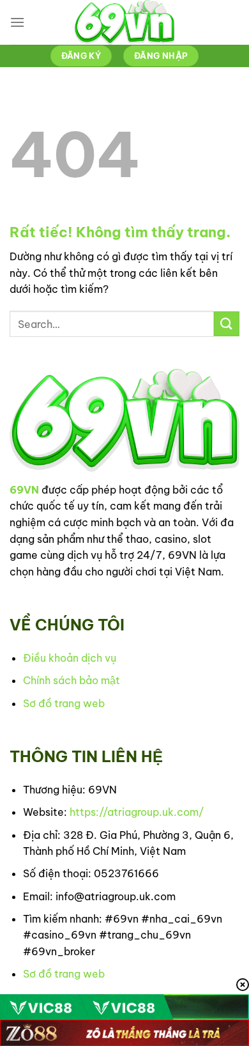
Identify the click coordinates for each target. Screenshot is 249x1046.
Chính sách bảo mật (71, 680)
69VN (24, 489)
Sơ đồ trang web (64, 703)
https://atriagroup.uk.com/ (137, 812)
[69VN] (124, 22)
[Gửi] (226, 323)
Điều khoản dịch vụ (69, 658)
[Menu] (17, 22)
